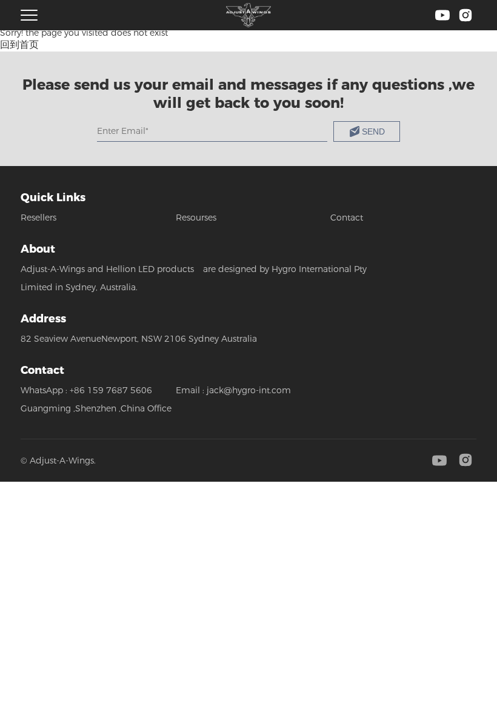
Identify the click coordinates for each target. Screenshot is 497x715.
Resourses (196, 217)
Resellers (38, 217)
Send (373, 131)
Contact (346, 217)
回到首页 (19, 44)
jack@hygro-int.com (249, 390)
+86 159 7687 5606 (111, 390)
